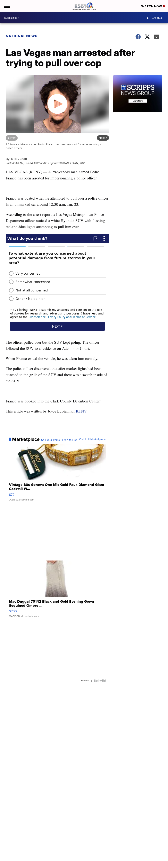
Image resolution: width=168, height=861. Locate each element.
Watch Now (152, 6)
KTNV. (81, 411)
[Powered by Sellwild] (100, 680)
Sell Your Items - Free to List (59, 440)
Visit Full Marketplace (92, 439)
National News (21, 36)
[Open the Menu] (7, 6)
